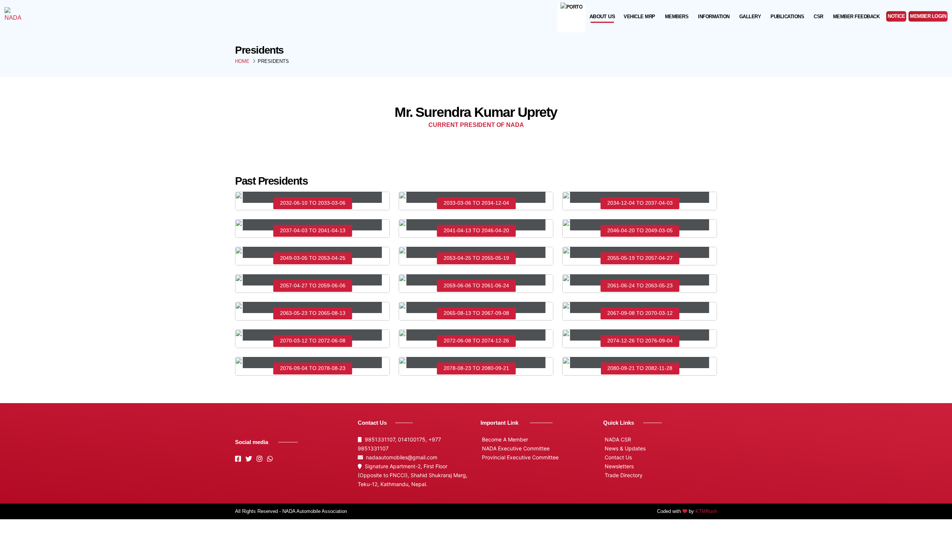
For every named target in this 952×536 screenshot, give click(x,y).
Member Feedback (856, 16)
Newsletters (618, 466)
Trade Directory (623, 475)
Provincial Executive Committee (519, 457)
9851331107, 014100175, (395, 439)
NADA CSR (617, 439)
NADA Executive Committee (515, 448)
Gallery (750, 16)
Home (242, 61)
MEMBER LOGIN (928, 16)
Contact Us (617, 457)
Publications (787, 16)
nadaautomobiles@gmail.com (400, 457)
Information (714, 16)
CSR (818, 16)
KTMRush (706, 511)
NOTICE (896, 16)
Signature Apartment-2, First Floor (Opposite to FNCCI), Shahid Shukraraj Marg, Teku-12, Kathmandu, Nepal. (412, 475)
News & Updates (624, 448)
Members (677, 16)
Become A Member (504, 439)
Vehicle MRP (639, 16)
